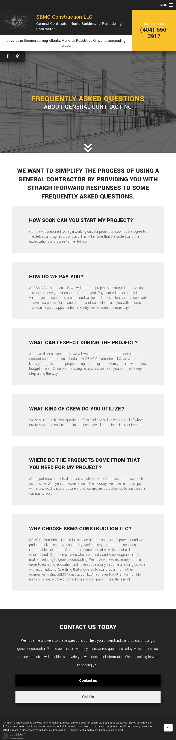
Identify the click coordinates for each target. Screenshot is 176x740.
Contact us (88, 680)
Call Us (88, 696)
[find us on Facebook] (7, 56)
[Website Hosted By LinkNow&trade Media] (14, 735)
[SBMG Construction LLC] (16, 22)
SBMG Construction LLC (64, 17)
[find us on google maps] (17, 56)
